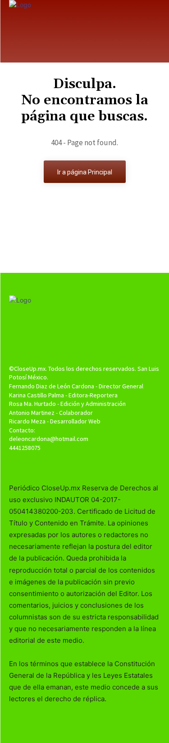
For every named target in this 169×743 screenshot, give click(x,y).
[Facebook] (68, 465)
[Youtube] (100, 465)
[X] (84, 465)
